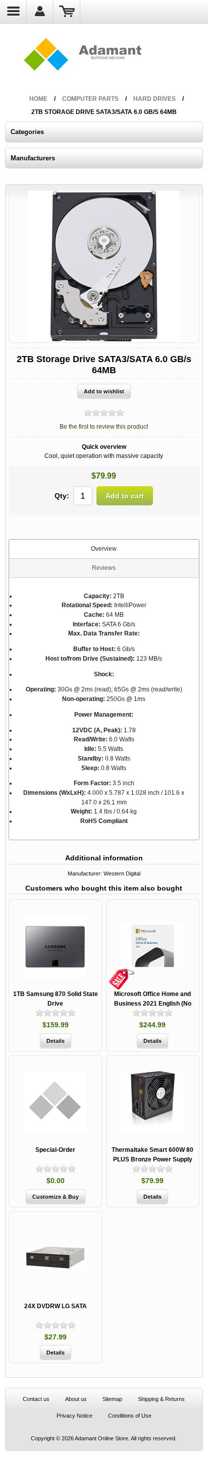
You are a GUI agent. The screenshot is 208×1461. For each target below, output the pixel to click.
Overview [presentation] (104, 548)
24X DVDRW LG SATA (55, 1306)
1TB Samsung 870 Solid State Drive (55, 998)
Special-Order (55, 1149)
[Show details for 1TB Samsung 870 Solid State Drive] (55, 945)
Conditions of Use (129, 1416)
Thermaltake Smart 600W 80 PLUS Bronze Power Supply (152, 1154)
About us (76, 1399)
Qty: (62, 496)
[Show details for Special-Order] (55, 1101)
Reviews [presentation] (104, 567)
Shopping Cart (67, 11)
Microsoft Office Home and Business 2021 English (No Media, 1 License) (152, 1003)
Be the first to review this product (104, 426)
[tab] (103, 549)
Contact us (36, 1399)
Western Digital (121, 873)
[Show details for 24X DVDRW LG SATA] (55, 1258)
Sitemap (112, 1399)
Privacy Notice (74, 1416)
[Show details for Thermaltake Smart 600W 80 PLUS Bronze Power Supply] (152, 1101)
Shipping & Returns (161, 1399)
